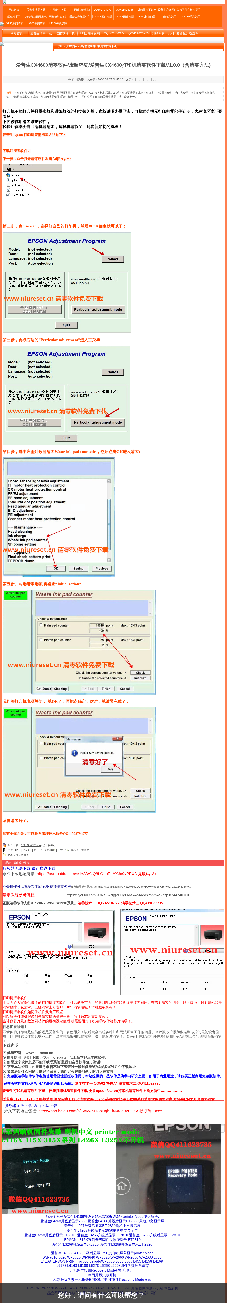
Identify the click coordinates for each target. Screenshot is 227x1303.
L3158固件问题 (124, 16)
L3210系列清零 (191, 16)
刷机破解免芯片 (58, 16)
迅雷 (26, 1057)
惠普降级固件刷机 (36, 16)
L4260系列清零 (58, 23)
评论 (24, 850)
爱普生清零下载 (36, 9)
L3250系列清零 (14, 23)
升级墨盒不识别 (147, 9)
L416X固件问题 (102, 16)
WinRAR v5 (60, 1057)
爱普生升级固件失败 (169, 9)
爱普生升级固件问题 (80, 16)
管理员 (85, 850)
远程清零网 (14, 16)
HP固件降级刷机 (80, 9)
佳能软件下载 (58, 9)
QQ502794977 (103, 9)
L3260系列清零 (36, 23)
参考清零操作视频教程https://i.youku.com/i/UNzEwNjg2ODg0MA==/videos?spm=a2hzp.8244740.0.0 (131, 886)
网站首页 (14, 9)
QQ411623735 (125, 9)
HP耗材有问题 (146, 16)
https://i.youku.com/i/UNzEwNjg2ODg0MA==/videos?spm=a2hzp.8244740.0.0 (128, 895)
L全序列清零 (169, 16)
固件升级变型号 (191, 9)
